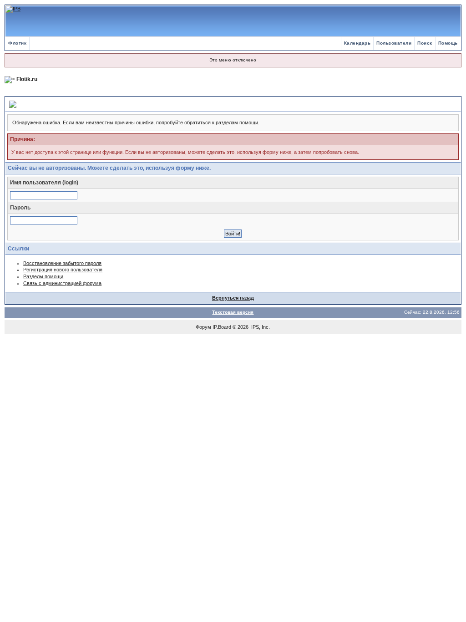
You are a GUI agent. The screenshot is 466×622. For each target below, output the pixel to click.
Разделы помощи (43, 276)
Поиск (424, 43)
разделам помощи (237, 122)
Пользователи (393, 43)
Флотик (17, 43)
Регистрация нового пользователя (62, 269)
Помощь (448, 43)
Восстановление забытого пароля (62, 263)
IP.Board (222, 327)
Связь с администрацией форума (62, 283)
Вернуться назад (233, 298)
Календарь (357, 43)
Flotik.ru (26, 79)
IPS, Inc (259, 327)
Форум (203, 327)
